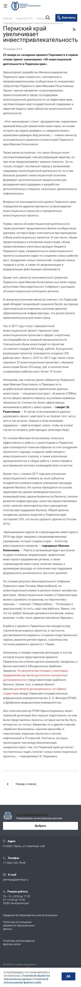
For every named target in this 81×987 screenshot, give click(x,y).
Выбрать (40, 826)
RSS (74, 29)
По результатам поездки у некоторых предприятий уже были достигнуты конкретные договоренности (35, 675)
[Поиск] (48, 18)
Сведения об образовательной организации (30, 915)
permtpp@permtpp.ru (15, 879)
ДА (68, 976)
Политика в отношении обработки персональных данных (19, 925)
